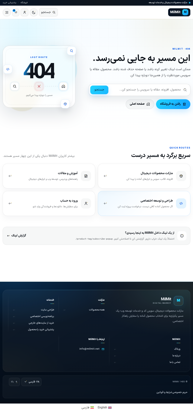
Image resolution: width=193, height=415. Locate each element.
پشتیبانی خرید (9, 2)
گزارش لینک (18, 235)
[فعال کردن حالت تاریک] (34, 12)
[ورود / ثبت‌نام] (24, 12)
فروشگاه (24, 2)
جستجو (99, 89)
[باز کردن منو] (7, 12)
